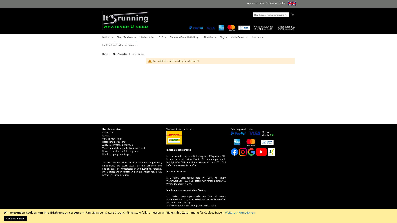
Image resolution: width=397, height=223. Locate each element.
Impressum (108, 132)
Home (105, 54)
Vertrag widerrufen (112, 138)
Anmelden (252, 3)
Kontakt (106, 135)
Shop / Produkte (120, 54)
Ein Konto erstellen (275, 3)
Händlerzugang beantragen (116, 154)
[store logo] (125, 20)
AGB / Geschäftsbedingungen (117, 144)
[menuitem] (106, 37)
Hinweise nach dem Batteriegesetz (120, 151)
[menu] (198, 41)
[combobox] (271, 14)
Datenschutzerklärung (113, 141)
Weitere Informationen (240, 212)
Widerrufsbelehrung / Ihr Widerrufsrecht (123, 147)
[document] (199, 215)
